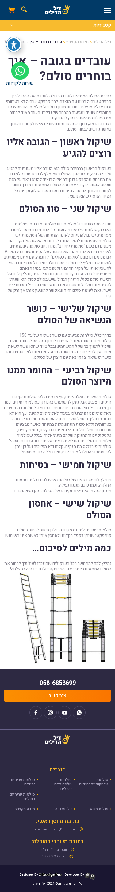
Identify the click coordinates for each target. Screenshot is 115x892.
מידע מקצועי (24, 809)
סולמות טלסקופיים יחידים (93, 782)
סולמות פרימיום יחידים (22, 782)
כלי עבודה (63, 809)
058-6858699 (58, 683)
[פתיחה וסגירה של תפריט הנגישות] (13, 44)
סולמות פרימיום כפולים (22, 797)
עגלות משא (99, 809)
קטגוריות (102, 26)
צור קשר (57, 695)
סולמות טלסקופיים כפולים (63, 784)
